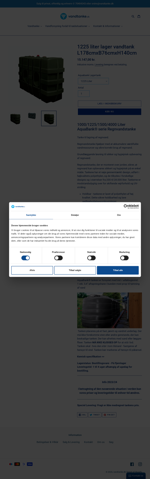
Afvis (32, 270)
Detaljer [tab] (75, 215)
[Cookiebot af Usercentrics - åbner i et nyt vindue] (126, 206)
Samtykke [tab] (31, 215)
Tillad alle (118, 270)
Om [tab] (119, 215)
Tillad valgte (75, 270)
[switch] (58, 258)
